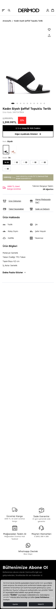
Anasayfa (7, 21)
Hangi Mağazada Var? (43, 201)
